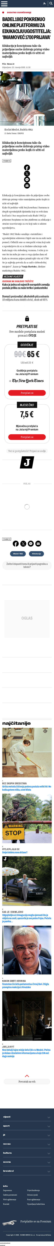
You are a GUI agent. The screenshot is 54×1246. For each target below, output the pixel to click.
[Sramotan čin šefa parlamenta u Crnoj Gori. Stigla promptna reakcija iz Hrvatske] (27, 950)
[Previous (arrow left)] (1, 1245)
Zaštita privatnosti (10, 1195)
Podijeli (6, 161)
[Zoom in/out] (9, 1243)
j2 (4, 1135)
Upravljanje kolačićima (36, 1204)
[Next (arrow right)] (4, 1245)
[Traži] (50, 3)
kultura (7, 1153)
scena (7, 1162)
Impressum (7, 1190)
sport (6, 1126)
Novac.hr (10, 64)
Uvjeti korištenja (33, 1190)
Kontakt (6, 1204)
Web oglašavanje (9, 1199)
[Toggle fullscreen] (6, 1243)
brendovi (8, 1171)
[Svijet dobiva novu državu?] (27, 818)
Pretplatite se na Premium (35, 1221)
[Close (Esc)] (1, 1243)
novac (7, 1144)
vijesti (6, 1117)
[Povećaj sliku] (27, 99)
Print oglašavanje (33, 1199)
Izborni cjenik (32, 1195)
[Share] (4, 1243)
